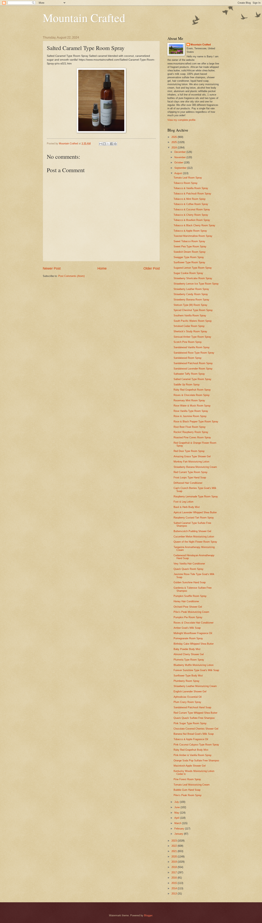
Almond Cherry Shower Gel (189, 654)
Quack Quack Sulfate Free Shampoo (194, 718)
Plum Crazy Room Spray (187, 702)
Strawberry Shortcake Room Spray (193, 278)
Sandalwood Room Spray (188, 357)
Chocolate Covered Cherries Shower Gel (196, 728)
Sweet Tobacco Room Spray (189, 241)
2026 (174, 137)
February (179, 828)
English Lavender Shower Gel (190, 691)
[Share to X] (108, 144)
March (178, 823)
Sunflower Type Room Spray (189, 262)
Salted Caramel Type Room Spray (192, 379)
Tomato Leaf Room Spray (188, 177)
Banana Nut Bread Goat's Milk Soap (194, 733)
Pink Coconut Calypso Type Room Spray (196, 744)
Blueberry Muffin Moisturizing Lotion (193, 665)
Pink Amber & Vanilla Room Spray (193, 755)
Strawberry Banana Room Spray (191, 299)
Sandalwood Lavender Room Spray (193, 368)
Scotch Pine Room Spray (188, 342)
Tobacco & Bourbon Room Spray (192, 220)
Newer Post (52, 268)
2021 (174, 851)
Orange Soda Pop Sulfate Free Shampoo (196, 760)
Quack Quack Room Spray (189, 569)
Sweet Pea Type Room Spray (190, 246)
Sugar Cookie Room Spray (188, 273)
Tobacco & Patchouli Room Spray (192, 193)
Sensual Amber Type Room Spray (192, 336)
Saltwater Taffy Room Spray (189, 373)
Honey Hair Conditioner (186, 601)
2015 (174, 883)
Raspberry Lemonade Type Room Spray (196, 496)
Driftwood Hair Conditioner (188, 482)
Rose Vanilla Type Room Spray (191, 411)
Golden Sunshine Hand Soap (190, 582)
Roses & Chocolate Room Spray (192, 395)
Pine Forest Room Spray (187, 779)
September (180, 167)
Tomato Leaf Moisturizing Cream (192, 784)
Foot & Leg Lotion (183, 501)
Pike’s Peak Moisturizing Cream (191, 611)
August (178, 173)
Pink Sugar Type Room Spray (190, 723)
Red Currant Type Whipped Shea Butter (195, 712)
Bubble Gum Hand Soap (187, 789)
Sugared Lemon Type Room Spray (193, 267)
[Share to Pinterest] (115, 144)
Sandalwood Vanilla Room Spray (192, 347)
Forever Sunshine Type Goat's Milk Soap (196, 670)
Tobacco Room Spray (186, 183)
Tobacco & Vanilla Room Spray (191, 188)
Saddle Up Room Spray (187, 384)
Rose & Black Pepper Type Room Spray (196, 421)
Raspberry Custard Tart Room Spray (194, 517)
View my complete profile (181, 119)
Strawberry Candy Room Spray (191, 294)
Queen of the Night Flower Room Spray (195, 541)
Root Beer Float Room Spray (190, 426)
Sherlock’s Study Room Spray (190, 331)
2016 (174, 877)
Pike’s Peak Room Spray (188, 795)
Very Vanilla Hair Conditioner (189, 563)
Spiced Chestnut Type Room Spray (193, 310)
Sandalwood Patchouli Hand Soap (192, 707)
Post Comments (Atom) (71, 276)
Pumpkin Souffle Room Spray (190, 596)
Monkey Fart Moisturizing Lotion (191, 461)
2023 (174, 840)
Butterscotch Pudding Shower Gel (192, 531)
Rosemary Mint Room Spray (189, 400)
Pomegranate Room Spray (188, 638)
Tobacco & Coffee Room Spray (191, 204)
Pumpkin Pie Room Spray (188, 617)
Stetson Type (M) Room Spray (190, 305)
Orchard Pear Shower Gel (188, 606)
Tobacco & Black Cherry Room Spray (194, 225)
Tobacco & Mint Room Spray (190, 198)
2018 (174, 867)
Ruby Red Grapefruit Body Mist (191, 749)
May (177, 812)
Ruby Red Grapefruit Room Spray (192, 389)
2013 (174, 893)
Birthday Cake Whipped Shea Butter (194, 643)
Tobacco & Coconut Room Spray (192, 209)
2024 (174, 147)
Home (102, 268)
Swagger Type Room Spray (189, 257)
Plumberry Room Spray (186, 680)
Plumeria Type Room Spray (189, 659)
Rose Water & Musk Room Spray (192, 405)
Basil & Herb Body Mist (187, 507)
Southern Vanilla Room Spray (190, 315)
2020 (174, 856)
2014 (174, 888)
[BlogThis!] (104, 144)
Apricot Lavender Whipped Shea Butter (195, 512)
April (177, 817)
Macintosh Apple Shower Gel (190, 765)
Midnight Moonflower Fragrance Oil (193, 633)
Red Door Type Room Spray (189, 451)
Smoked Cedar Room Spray (189, 326)
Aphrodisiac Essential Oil (188, 696)
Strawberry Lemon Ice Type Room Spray (196, 283)
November (180, 157)
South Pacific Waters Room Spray (193, 320)
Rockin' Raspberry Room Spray (191, 432)
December (180, 152)
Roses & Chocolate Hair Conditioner (193, 622)
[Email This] (101, 144)
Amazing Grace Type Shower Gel (192, 456)
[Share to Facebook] (112, 144)
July (177, 801)
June (177, 807)
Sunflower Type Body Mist (188, 675)
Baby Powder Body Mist (187, 649)
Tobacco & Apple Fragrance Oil (191, 739)
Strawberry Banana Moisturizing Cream (195, 467)
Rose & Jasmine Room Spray (190, 416)
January (179, 833)
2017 (174, 872)
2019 (174, 861)
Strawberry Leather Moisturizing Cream (195, 686)
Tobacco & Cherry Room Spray (191, 214)
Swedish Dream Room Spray (190, 251)
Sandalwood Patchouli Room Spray (193, 363)
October (179, 162)
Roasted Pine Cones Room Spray (192, 437)
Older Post (151, 268)
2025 (174, 142)
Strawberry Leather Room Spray (191, 289)
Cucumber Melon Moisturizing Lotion (194, 536)
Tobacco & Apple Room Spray (190, 230)
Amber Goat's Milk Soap (187, 627)
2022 (174, 845)
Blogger (148, 915)
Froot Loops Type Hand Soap (190, 477)
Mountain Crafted (84, 17)
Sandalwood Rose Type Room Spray (194, 352)
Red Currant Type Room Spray (191, 472)
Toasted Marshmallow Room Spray (193, 235)
